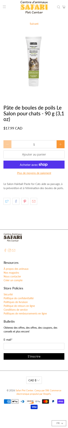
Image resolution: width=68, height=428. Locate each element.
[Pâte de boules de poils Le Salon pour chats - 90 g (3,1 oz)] (33, 63)
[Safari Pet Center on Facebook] (5, 251)
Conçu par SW (41, 390)
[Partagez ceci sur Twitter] (6, 201)
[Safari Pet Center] (34, 7)
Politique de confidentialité (19, 298)
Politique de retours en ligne (19, 305)
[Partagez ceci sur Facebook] (16, 201)
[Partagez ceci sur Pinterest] (24, 201)
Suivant (34, 23)
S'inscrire (34, 356)
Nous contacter (12, 276)
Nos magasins (11, 272)
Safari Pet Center (24, 390)
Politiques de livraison (16, 302)
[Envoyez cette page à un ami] (33, 201)
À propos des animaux (16, 268)
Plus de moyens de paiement (34, 173)
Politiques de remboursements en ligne (25, 313)
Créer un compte (13, 280)
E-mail (8, 339)
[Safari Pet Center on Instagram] (9, 251)
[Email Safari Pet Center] (13, 251)
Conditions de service (16, 309)
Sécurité (8, 294)
